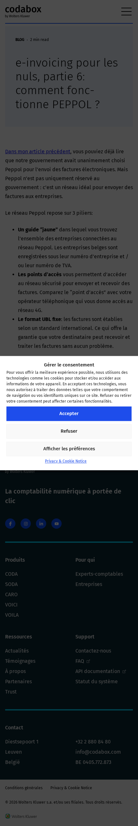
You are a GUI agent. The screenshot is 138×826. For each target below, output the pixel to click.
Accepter (69, 414)
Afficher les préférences (69, 449)
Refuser (69, 431)
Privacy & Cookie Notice (66, 461)
